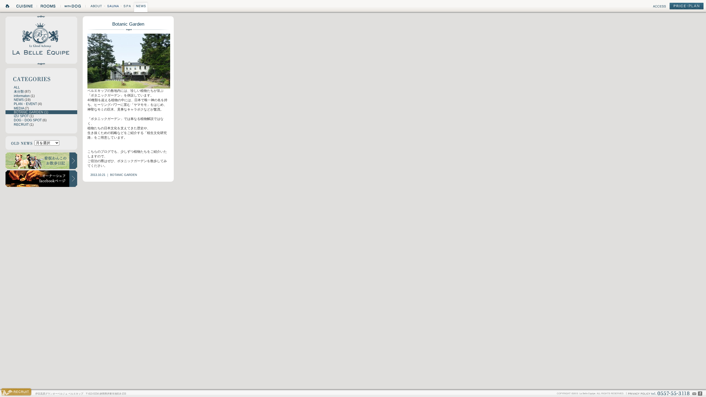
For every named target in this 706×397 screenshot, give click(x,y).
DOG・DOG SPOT (28, 120)
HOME (7, 7)
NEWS (140, 7)
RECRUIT (21, 125)
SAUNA (112, 7)
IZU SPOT (21, 116)
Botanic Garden (128, 24)
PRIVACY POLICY (639, 393)
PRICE (686, 7)
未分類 (19, 91)
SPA (127, 7)
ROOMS (48, 7)
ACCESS (659, 7)
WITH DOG (72, 7)
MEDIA (19, 108)
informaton (22, 96)
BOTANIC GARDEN (28, 112)
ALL (17, 87)
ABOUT (94, 7)
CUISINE (25, 7)
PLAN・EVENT (25, 104)
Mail (694, 393)
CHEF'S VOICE (700, 393)
